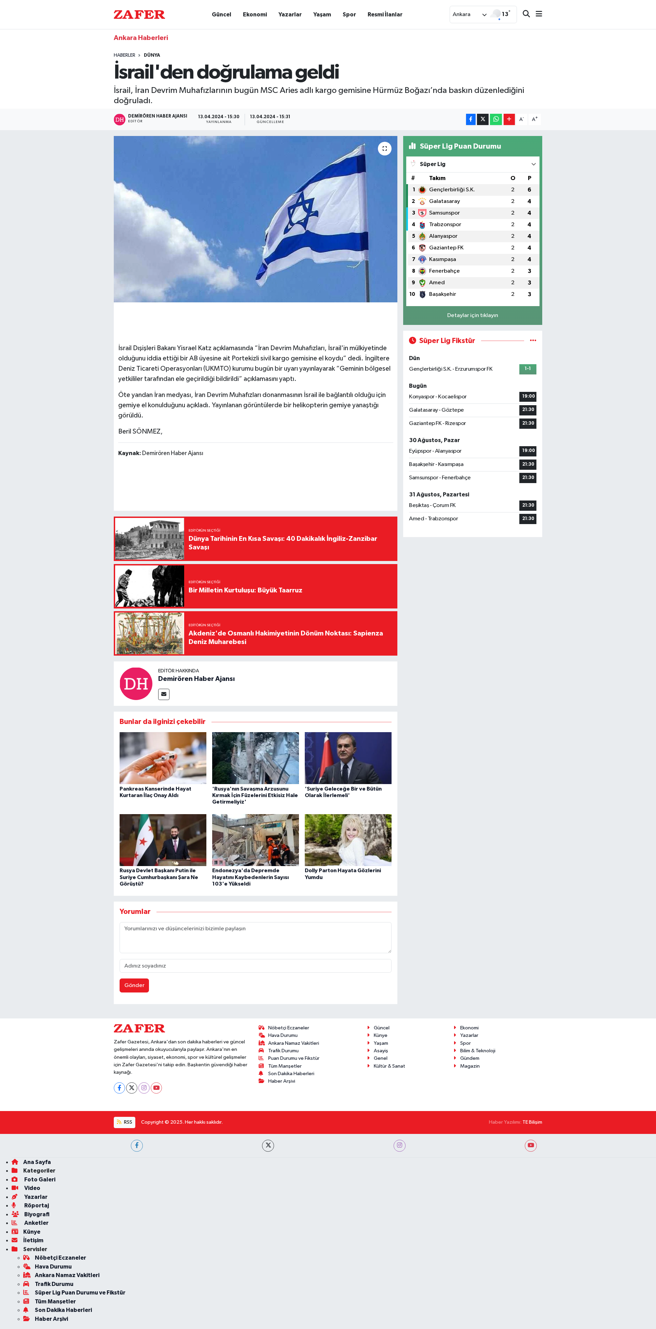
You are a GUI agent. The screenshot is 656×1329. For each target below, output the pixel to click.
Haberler (124, 55)
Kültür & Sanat (389, 1066)
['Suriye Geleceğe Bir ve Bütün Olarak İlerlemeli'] (348, 758)
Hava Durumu (283, 1035)
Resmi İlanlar (385, 14)
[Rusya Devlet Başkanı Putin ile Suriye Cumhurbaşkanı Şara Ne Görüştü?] (163, 840)
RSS (127, 1122)
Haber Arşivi (281, 1081)
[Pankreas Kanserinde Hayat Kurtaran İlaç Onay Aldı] (163, 758)
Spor (349, 14)
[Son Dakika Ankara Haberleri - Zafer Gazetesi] (139, 14)
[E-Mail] (163, 694)
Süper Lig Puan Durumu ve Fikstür (80, 1293)
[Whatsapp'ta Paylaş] (496, 119)
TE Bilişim (532, 1122)
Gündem (469, 1058)
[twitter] (268, 1146)
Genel (380, 1058)
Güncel (221, 14)
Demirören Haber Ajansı (196, 678)
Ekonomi (255, 14)
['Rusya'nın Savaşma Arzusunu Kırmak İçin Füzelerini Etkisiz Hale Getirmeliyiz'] (255, 758)
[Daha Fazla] (509, 119)
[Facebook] (119, 1088)
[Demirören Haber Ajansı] (136, 683)
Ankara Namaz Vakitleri (293, 1043)
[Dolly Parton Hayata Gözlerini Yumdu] (348, 840)
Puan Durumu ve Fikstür (293, 1058)
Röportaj (36, 1205)
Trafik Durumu (283, 1050)
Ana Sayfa (37, 1162)
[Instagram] (144, 1088)
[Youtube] (156, 1088)
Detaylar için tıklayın (472, 315)
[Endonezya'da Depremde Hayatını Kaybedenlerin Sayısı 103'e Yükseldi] (255, 840)
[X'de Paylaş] (483, 119)
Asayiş (381, 1050)
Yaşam (322, 14)
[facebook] (137, 1146)
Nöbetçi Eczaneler (288, 1027)
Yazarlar (290, 14)
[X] (131, 1088)
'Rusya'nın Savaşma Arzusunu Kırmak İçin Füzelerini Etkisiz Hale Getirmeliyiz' (255, 795)
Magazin (470, 1066)
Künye (380, 1035)
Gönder (134, 985)
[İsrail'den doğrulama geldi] (256, 219)
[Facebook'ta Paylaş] (471, 119)
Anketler (36, 1223)
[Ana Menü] (536, 14)
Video (31, 1188)
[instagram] (400, 1146)
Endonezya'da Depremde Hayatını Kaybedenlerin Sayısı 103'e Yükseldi (250, 877)
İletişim (33, 1240)
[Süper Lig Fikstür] (533, 341)
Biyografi (36, 1214)
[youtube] (531, 1146)
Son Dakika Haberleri (291, 1073)
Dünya (152, 55)
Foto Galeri (39, 1179)
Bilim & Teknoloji (477, 1050)
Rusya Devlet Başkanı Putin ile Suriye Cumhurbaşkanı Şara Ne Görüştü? (159, 877)
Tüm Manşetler (285, 1066)
